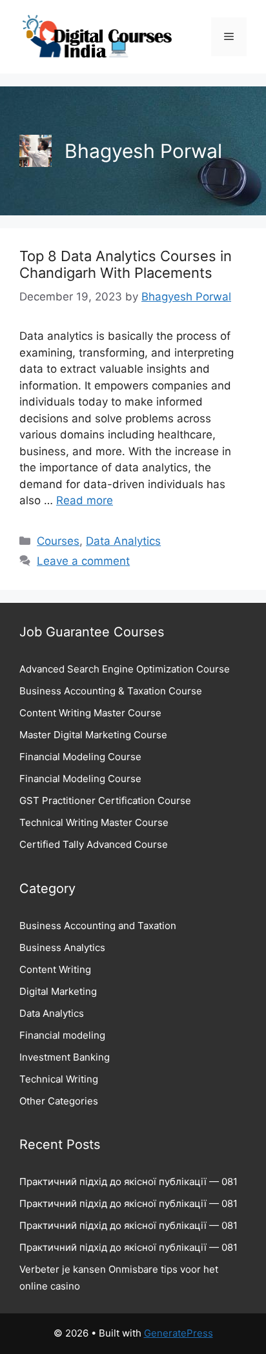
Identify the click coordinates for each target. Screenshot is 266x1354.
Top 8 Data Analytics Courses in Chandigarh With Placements (125, 264)
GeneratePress (178, 1333)
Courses (58, 541)
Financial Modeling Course (80, 757)
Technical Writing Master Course (94, 822)
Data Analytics (123, 541)
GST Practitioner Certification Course (105, 800)
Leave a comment (83, 560)
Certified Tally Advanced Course (93, 844)
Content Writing (55, 969)
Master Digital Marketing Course (93, 735)
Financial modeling (62, 1035)
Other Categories (58, 1101)
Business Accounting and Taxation (97, 925)
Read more (84, 500)
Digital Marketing (58, 991)
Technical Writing (58, 1079)
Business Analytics (62, 947)
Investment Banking (64, 1057)
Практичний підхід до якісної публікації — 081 (128, 1181)
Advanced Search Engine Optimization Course (124, 669)
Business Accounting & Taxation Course (110, 691)
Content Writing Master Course (90, 713)
